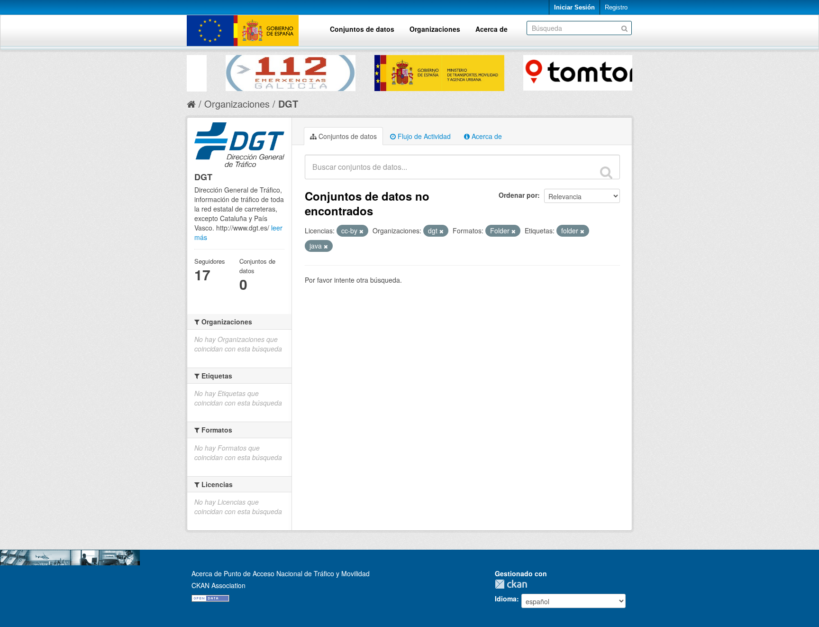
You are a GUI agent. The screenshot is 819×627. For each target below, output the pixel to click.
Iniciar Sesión (574, 7)
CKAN (513, 584)
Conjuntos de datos (362, 29)
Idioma (506, 598)
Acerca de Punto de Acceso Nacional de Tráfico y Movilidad (280, 573)
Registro (616, 7)
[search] (606, 172)
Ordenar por (518, 195)
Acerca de (491, 29)
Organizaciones (435, 29)
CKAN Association (218, 585)
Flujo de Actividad (423, 136)
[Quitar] (361, 231)
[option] (261, 70)
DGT (288, 104)
